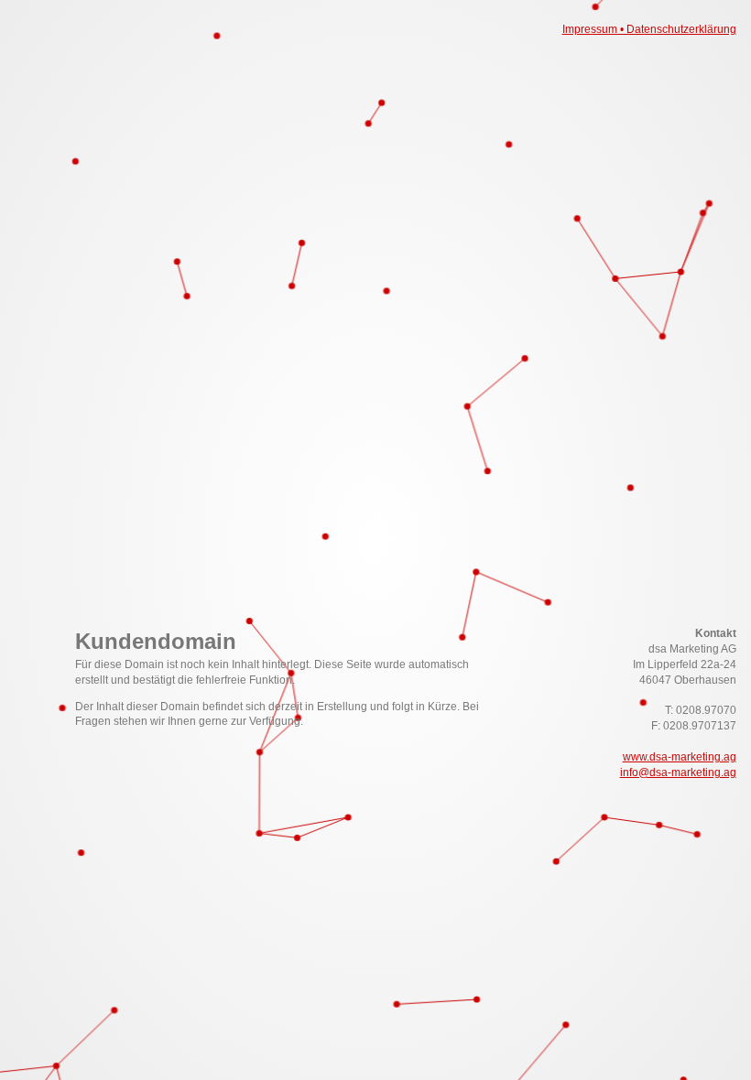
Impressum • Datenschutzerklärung (649, 29)
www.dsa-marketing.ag (679, 757)
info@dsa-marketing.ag (678, 772)
